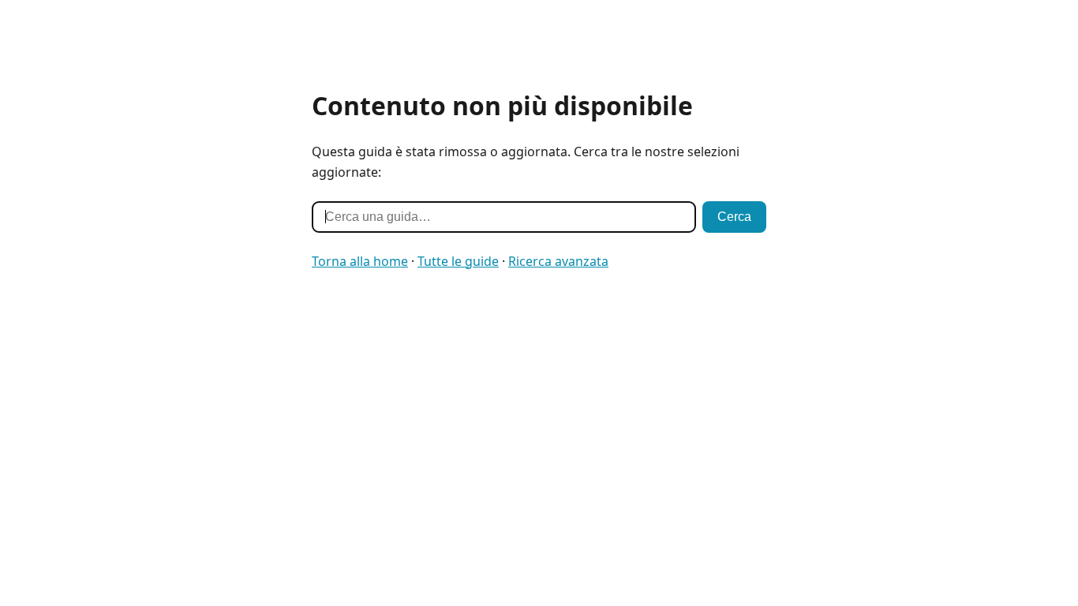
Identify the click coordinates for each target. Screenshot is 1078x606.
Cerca (734, 216)
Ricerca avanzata (558, 261)
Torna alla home (360, 261)
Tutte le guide (458, 261)
